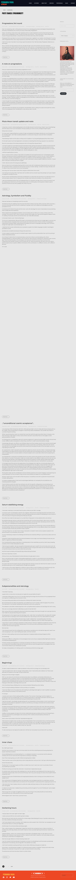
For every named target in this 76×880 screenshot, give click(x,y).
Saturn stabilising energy (12, 505)
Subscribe (63, 93)
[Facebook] (3, 877)
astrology (4, 4)
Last (12, 866)
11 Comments (21, 745)
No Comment (24, 124)
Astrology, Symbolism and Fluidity (16, 196)
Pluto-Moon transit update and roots (17, 121)
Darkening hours (9, 808)
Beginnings (7, 663)
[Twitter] (10, 877)
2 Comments (23, 811)
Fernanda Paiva (7, 2)
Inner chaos (7, 742)
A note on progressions (12, 64)
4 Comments (21, 26)
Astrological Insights (30, 26)
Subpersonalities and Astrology (15, 586)
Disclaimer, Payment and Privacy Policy (38, 875)
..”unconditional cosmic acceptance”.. (18, 423)
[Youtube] (13, 877)
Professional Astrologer (42, 198)
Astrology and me (40, 26)
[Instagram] (6, 877)
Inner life (47, 26)
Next (8, 866)
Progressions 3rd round (12, 23)
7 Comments (21, 66)
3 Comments (23, 198)
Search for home (43, 66)
